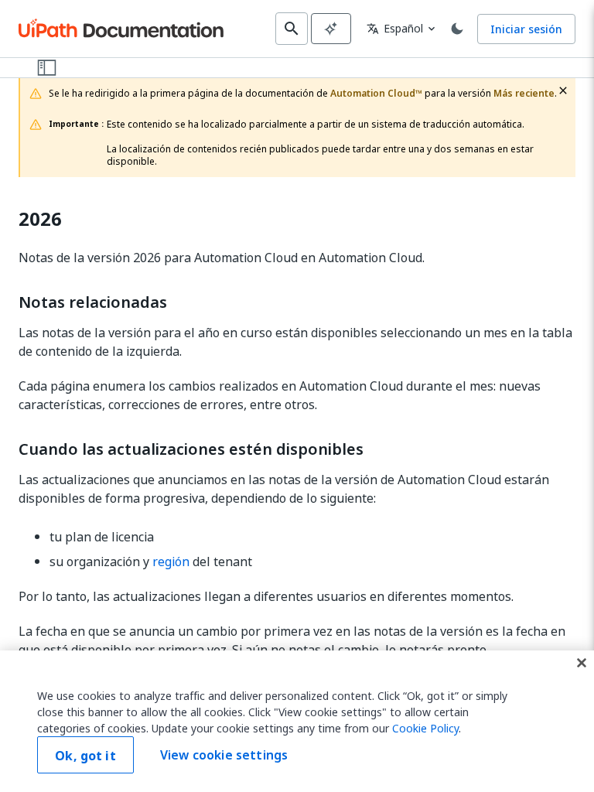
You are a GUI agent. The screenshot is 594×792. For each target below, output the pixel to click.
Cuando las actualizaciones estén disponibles (191, 449)
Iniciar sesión (526, 29)
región (170, 561)
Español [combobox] (395, 28)
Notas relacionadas (93, 302)
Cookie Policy (425, 728)
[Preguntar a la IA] (331, 28)
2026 (40, 219)
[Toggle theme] (457, 28)
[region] (297, 721)
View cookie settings (224, 755)
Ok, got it (85, 755)
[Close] (581, 662)
